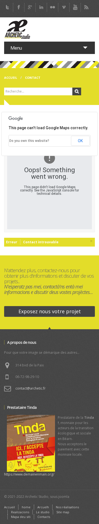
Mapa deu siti (21, 517)
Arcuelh (43, 507)
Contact (32, 77)
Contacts (43, 517)
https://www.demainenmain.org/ (29, 474)
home (26, 507)
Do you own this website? (29, 141)
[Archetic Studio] (18, 29)
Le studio (43, 512)
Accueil (10, 77)
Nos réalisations (67, 507)
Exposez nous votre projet (49, 311)
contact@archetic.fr (30, 388)
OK (80, 141)
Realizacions (20, 512)
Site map (62, 512)
